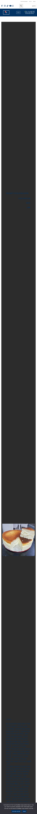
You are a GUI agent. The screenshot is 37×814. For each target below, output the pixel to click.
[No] (35, 808)
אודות (34, 1)
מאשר (24, 811)
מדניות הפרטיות (16, 811)
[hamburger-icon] (18, 12)
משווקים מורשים (24, 1)
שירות (30, 1)
